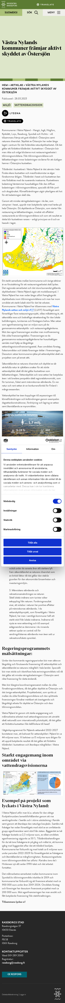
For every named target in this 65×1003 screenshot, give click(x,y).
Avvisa (32, 560)
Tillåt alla (32, 542)
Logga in (23, 994)
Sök (29, 12)
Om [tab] (53, 449)
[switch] (57, 510)
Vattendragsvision (28, 105)
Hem (5, 85)
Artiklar (16, 85)
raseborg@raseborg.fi (13, 962)
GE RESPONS (14, 974)
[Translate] (45, 4)
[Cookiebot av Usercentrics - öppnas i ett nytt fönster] (48, 441)
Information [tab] (32, 449)
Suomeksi (11, 12)
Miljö (7, 105)
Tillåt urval (32, 551)
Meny (51, 12)
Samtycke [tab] (11, 449)
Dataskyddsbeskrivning (10, 994)
